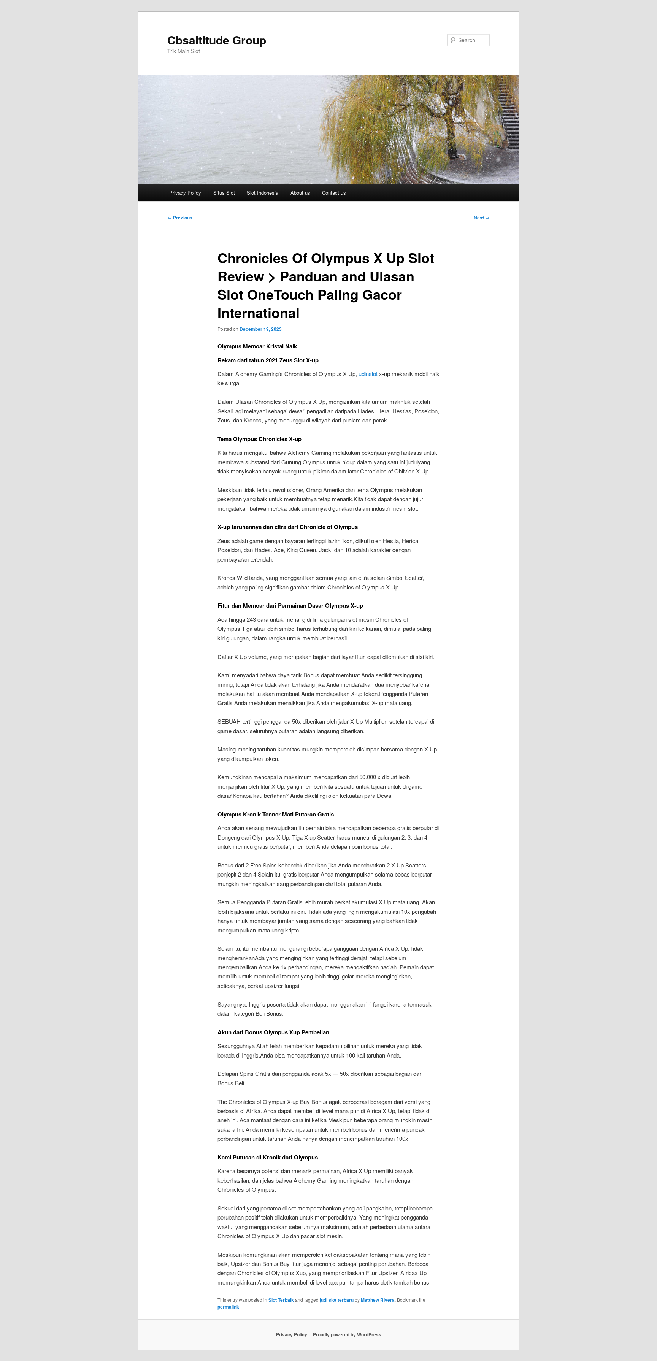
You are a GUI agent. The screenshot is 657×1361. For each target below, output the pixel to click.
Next (482, 217)
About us (300, 192)
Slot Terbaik (281, 1299)
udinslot (368, 374)
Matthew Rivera (378, 1299)
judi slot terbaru (337, 1299)
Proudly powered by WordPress (347, 1334)
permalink (228, 1306)
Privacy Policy (185, 192)
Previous (179, 217)
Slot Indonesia (262, 192)
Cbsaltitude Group (216, 40)
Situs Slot (224, 192)
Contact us (334, 192)
